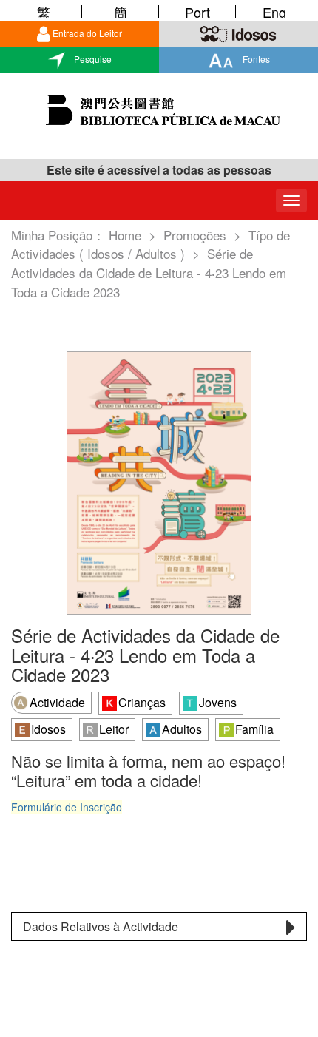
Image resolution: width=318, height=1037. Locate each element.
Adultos (182, 728)
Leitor (114, 728)
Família (254, 728)
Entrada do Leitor (87, 33)
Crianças (142, 702)
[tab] (159, 927)
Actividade (57, 702)
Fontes (255, 59)
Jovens (218, 702)
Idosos (48, 728)
